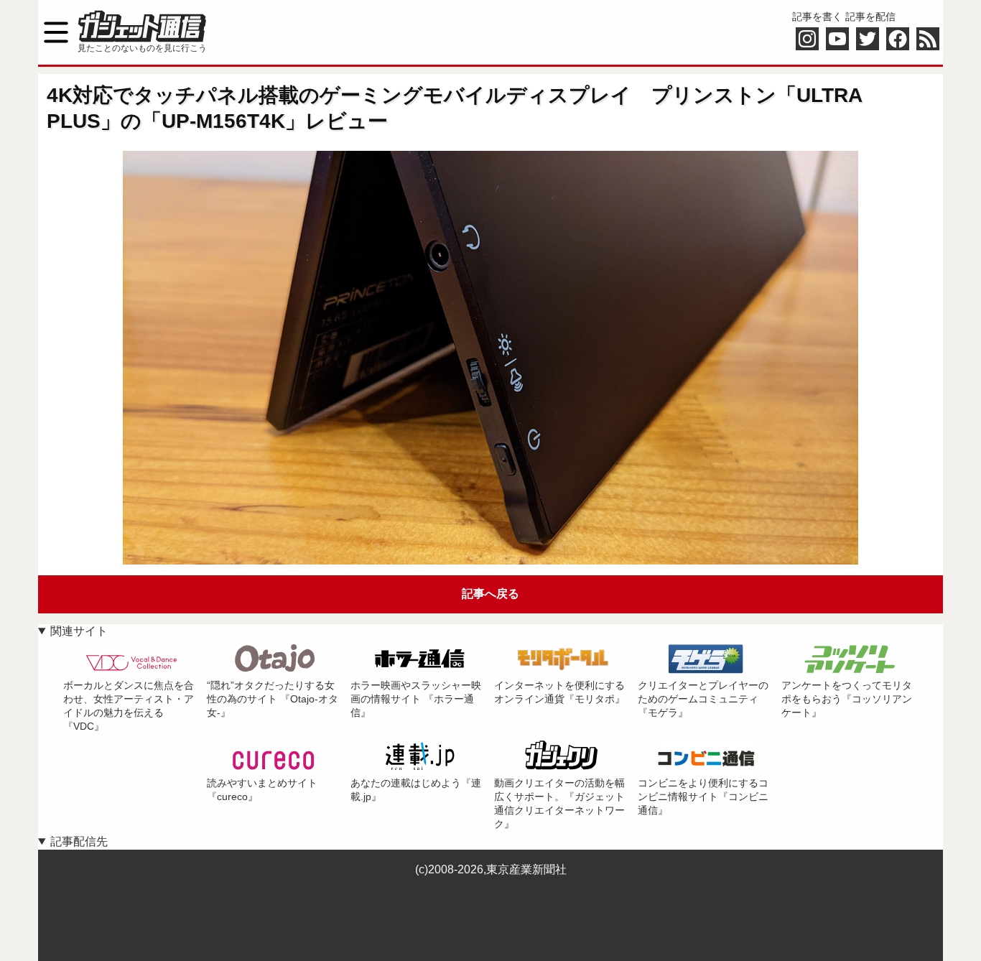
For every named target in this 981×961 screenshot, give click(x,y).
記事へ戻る (490, 594)
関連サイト (79, 631)
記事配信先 (79, 841)
